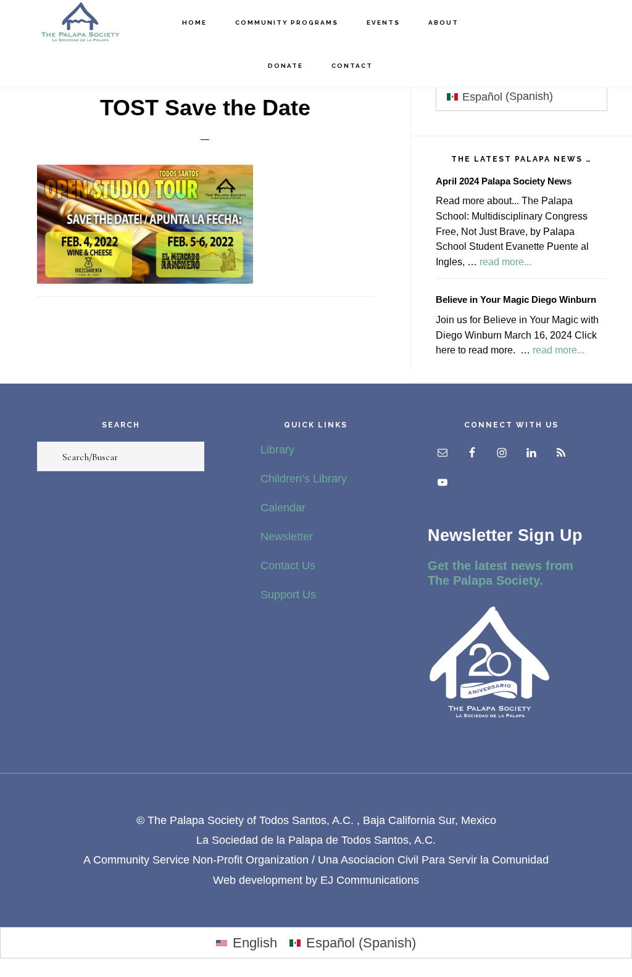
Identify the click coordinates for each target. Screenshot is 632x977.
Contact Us (287, 565)
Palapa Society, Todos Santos (80, 22)
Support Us (288, 594)
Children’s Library (303, 478)
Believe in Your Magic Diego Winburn (516, 300)
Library (277, 449)
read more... (505, 261)
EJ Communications (369, 880)
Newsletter (286, 536)
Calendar (283, 507)
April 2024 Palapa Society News (504, 181)
